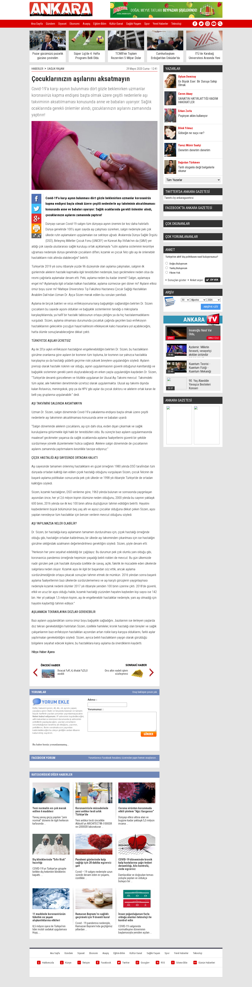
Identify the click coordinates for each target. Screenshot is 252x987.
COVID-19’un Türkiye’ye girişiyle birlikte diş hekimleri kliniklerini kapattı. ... (49, 871)
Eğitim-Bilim (99, 23)
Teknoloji (176, 23)
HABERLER (37, 68)
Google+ (145, 962)
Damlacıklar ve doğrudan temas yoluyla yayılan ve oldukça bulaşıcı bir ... (135, 878)
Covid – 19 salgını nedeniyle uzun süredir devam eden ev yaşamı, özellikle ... (93, 875)
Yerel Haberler (160, 23)
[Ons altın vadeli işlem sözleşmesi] (137, 676)
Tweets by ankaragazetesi (179, 197)
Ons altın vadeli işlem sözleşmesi (116, 672)
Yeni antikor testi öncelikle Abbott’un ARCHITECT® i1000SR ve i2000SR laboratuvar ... (93, 823)
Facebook (106, 962)
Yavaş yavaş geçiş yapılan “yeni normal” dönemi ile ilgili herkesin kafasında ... (50, 820)
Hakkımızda (48, 962)
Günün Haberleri (206, 962)
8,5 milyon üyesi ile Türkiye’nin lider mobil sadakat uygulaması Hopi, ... (49, 929)
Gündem (50, 23)
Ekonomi (75, 23)
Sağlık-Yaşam (133, 23)
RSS (163, 962)
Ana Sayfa (37, 23)
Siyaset (62, 23)
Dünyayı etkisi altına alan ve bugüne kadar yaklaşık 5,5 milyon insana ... (136, 820)
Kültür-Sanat (116, 23)
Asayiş (86, 23)
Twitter (126, 962)
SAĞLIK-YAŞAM (55, 68)
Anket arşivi (196, 280)
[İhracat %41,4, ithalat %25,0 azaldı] (48, 676)
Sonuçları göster (177, 280)
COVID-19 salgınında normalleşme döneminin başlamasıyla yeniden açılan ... (135, 929)
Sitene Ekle (181, 962)
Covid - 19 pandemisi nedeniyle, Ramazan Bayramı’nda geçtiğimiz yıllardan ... (93, 926)
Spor (147, 23)
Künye (68, 962)
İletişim (86, 962)
